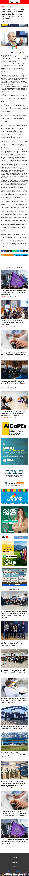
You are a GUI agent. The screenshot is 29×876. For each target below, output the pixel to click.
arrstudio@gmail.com (14, 866)
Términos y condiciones (14, 860)
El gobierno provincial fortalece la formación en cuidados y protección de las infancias (14, 672)
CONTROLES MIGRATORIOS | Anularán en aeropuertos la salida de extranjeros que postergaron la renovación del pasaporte (13, 784)
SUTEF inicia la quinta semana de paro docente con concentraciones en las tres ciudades (13, 292)
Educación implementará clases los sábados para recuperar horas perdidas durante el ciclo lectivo (14, 700)
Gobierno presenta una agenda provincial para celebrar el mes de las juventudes (13, 322)
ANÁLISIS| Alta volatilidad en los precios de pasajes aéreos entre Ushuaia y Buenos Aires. (14, 755)
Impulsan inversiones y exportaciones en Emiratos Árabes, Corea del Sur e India (13, 644)
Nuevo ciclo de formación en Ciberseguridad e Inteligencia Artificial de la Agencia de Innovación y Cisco (14, 353)
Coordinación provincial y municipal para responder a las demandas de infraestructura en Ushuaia (13, 413)
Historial (14, 857)
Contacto (14, 855)
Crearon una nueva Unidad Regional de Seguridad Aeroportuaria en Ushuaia (14, 727)
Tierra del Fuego (6, 6)
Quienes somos (14, 862)
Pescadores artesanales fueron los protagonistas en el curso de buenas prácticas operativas (13, 383)
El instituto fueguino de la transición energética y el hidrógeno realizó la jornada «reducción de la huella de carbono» (14, 614)
